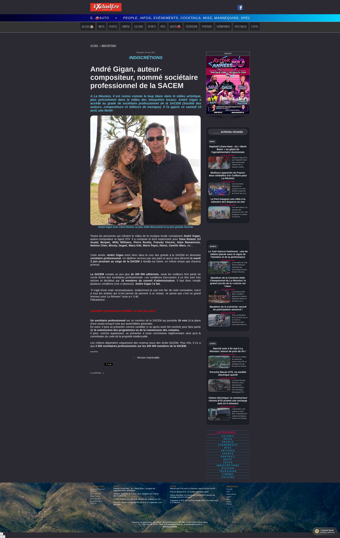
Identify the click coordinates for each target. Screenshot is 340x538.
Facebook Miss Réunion (96, 502)
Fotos (254, 26)
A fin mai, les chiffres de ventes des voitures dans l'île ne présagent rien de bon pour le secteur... (239, 361)
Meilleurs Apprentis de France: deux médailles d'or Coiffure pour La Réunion (228, 175)
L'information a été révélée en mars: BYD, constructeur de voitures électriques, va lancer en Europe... (240, 413)
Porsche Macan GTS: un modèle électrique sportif (228, 373)
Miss (163, 26)
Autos (228, 462)
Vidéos (229, 502)
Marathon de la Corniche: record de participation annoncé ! (228, 308)
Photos (229, 504)
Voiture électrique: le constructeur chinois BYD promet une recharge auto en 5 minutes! (228, 401)
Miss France (95, 496)
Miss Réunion (95, 499)
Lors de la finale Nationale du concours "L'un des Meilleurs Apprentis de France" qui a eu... (239, 188)
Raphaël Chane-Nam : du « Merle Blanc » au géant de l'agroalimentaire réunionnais (227, 149)
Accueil (94, 46)
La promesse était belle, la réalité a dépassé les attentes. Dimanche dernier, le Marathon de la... (239, 296)
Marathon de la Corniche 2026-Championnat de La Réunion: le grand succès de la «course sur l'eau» (228, 281)
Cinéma (125, 26)
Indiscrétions (109, 46)
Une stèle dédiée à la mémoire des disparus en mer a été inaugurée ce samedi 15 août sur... (240, 212)
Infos (101, 26)
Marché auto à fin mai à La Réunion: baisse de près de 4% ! (228, 350)
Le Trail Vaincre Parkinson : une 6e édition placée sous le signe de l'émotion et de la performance (228, 254)
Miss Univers (95, 494)
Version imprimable (147, 357)
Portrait (207, 26)
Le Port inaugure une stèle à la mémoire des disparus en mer (228, 200)
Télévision (191, 26)
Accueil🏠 (88, 26)
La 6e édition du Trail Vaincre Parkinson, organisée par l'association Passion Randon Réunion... (239, 267)
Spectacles (241, 26)
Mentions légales (170, 526)
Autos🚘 (175, 26)
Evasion (228, 468)
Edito (228, 459)
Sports (152, 26)
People (113, 26)
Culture (138, 26)
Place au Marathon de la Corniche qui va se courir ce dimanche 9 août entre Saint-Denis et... (239, 319)
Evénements (223, 26)
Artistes (228, 451)
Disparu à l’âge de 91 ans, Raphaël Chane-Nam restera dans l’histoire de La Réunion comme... (239, 162)
